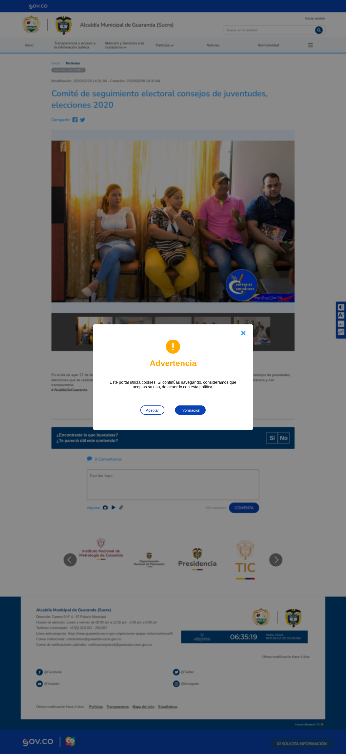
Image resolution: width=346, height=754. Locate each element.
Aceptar (152, 410)
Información (190, 410)
